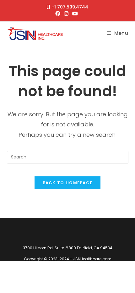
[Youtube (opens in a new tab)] (75, 14)
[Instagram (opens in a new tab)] (66, 14)
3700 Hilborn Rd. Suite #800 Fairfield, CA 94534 (67, 248)
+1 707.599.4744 (69, 7)
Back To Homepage (68, 183)
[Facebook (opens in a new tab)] (58, 14)
